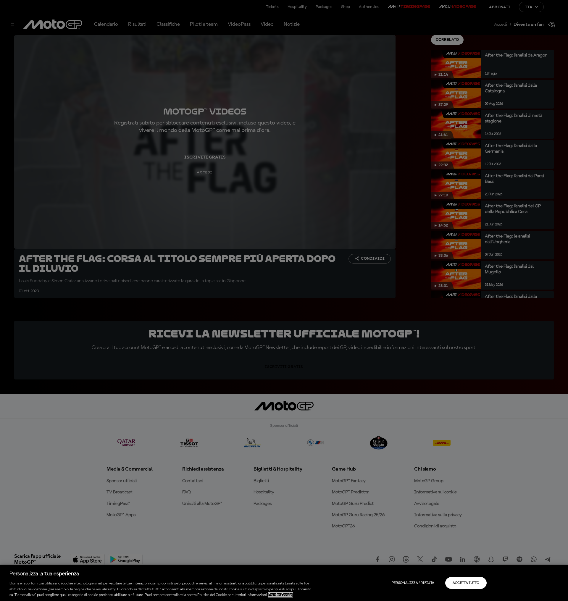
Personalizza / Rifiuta (413, 583)
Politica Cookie (280, 595)
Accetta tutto (466, 583)
